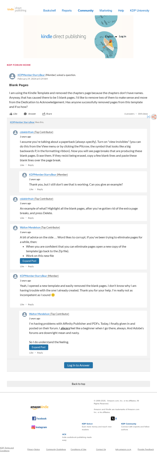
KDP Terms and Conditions (7, 449)
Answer (32, 113)
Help (121, 10)
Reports (67, 10)
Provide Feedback (146, 449)
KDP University (139, 10)
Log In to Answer (78, 365)
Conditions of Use (78, 449)
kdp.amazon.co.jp (123, 449)
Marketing (106, 10)
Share (49, 113)
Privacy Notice (33, 449)
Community (85, 10)
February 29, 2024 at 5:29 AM (33, 78)
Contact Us (101, 449)
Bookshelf (49, 10)
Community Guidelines (56, 449)
